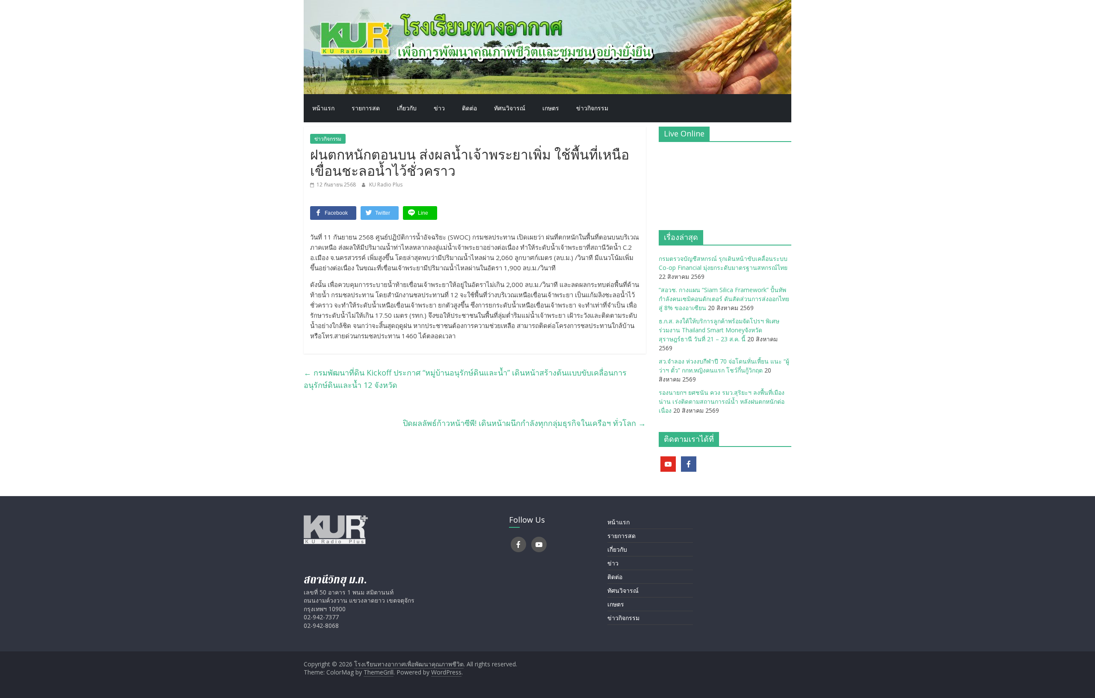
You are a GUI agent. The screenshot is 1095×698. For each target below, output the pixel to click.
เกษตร (550, 108)
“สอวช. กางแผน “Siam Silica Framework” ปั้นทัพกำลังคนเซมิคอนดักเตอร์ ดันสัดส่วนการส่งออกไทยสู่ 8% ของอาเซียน (724, 299)
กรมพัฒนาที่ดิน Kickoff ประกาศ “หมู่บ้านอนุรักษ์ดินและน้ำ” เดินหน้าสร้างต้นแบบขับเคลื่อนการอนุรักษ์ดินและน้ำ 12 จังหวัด (465, 378)
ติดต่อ (469, 108)
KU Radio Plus (385, 184)
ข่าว (439, 108)
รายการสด (366, 108)
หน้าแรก (323, 108)
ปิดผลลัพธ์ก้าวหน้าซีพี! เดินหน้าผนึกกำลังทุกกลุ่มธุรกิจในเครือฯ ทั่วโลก (524, 423)
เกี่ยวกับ (407, 108)
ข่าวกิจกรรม (592, 108)
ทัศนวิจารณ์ (509, 108)
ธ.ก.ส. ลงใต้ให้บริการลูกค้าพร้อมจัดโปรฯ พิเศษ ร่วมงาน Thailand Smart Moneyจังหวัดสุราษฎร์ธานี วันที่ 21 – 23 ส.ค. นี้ (719, 330)
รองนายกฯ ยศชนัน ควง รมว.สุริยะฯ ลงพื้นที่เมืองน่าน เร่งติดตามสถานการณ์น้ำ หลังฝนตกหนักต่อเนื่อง (721, 401)
